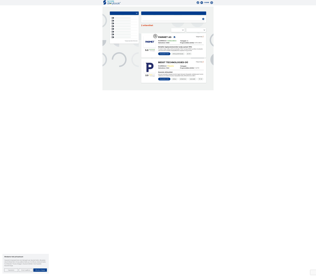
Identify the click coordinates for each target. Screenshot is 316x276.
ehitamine (183, 79)
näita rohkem (188, 54)
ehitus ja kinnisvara (178, 54)
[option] (124, 18)
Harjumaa (199, 62)
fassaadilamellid (164, 54)
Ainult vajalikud (25, 270)
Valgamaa (199, 36)
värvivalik (192, 79)
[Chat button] (198, 2)
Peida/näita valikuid (137, 13)
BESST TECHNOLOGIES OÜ (173, 62)
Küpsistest (11, 270)
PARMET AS (164, 37)
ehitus (174, 79)
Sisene (206, 2)
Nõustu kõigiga (40, 270)
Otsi (203, 19)
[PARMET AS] (174, 37)
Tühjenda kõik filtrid (130, 41)
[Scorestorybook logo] (112, 2)
